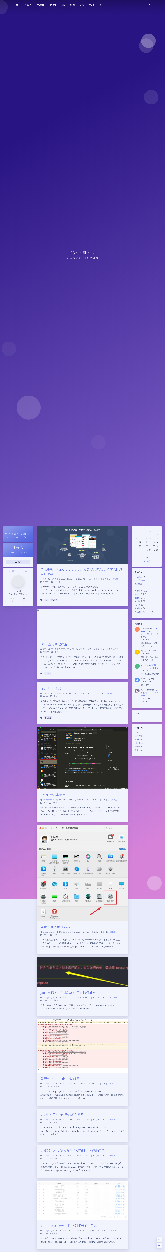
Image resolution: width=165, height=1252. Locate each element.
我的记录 (139, 597)
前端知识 (54, 600)
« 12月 (146, 561)
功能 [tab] (25, 571)
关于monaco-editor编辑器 (59, 1078)
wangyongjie (48, 799)
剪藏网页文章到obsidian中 (59, 927)
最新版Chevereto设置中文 (149, 666)
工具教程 (139, 587)
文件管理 (139, 739)
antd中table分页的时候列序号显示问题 (68, 1225)
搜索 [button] (19, 562)
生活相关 (139, 608)
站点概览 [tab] (12, 571)
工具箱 (138, 732)
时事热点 (139, 601)
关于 (154, 651)
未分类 (138, 604)
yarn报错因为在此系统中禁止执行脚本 (68, 992)
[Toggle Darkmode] (159, 1239)
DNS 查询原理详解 (53, 644)
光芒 (143, 628)
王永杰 (53, 578)
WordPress (140, 580)
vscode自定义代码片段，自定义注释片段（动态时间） (149, 632)
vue (46, 600)
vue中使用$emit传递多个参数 (62, 1114)
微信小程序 (139, 594)
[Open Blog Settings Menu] (159, 1245)
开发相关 (139, 590)
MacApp (139, 576)
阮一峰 (47, 674)
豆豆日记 (139, 749)
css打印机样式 (50, 688)
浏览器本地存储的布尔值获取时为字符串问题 (72, 1150)
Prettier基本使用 (52, 794)
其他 (137, 583)
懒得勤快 (139, 736)
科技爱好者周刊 (141, 611)
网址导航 (139, 742)
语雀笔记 (139, 746)
